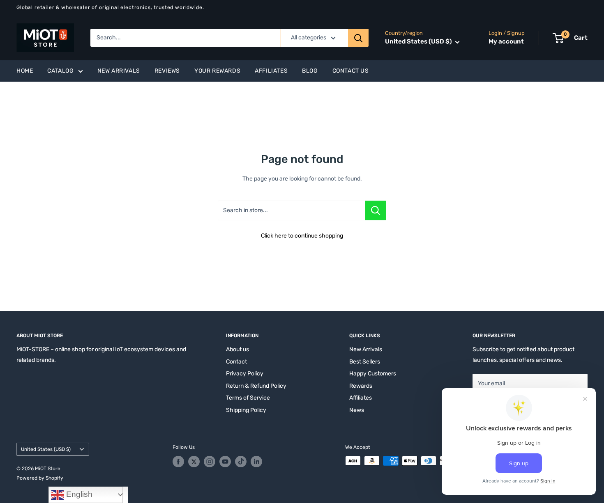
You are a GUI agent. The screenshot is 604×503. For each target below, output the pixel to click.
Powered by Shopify (39, 478)
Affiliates (271, 70)
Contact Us (350, 70)
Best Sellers (364, 361)
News (356, 410)
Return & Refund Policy (256, 385)
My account (506, 42)
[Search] (358, 38)
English (78, 494)
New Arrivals (118, 70)
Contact (236, 361)
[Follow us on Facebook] (178, 461)
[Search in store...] (375, 210)
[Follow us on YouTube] (225, 461)
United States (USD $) (46, 449)
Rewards (360, 385)
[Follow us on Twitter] (194, 461)
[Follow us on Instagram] (209, 461)
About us (237, 349)
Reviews (167, 70)
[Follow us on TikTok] (241, 461)
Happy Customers (372, 373)
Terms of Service (248, 397)
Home (24, 70)
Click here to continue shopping (302, 235)
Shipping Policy (246, 410)
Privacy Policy (244, 373)
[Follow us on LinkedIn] (256, 461)
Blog (310, 70)
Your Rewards (217, 70)
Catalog (60, 70)
